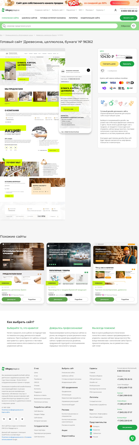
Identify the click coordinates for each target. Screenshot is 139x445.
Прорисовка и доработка (98, 405)
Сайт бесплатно (39, 437)
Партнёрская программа (42, 433)
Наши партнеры (39, 430)
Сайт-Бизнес (38, 418)
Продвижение (66, 391)
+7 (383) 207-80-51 (124, 404)
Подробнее (32, 299)
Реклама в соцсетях (68, 425)
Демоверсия (11, 299)
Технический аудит (68, 405)
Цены (36, 372)
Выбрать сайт (57, 10)
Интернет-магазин (40, 421)
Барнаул (120, 393)
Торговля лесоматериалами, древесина (110, 290)
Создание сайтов (42, 10)
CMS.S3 (36, 382)
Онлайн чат (93, 382)
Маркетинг (70, 10)
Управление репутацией (70, 401)
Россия (95, 437)
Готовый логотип (95, 401)
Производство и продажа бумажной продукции (67, 290)
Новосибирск (121, 401)
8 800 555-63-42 (129, 11)
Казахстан (96, 430)
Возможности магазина (42, 398)
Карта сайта (6, 412)
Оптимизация (66, 395)
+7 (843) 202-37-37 (124, 412)
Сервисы (99, 10)
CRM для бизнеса (95, 379)
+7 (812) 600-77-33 (124, 387)
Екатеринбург (122, 418)
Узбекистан (97, 433)
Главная (92, 372)
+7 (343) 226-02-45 (124, 420)
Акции (64, 430)
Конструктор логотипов (98, 389)
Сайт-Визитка (38, 411)
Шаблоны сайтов (29, 18)
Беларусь (96, 426)
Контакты (37, 389)
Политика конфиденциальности (12, 410)
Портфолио (38, 379)
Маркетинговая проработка (71, 398)
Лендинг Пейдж (39, 414)
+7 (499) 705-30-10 (124, 379)
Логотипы (73, 18)
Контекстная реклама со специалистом (70, 415)
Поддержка (38, 392)
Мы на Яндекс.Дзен (96, 417)
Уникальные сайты (10, 18)
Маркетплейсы (68, 436)
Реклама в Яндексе (96, 376)
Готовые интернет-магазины (53, 18)
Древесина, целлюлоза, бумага (14, 290)
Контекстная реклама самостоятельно (69, 420)
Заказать (127, 64)
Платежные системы (41, 402)
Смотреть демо (109, 64)
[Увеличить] (39, 275)
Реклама (89, 10)
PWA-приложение (96, 392)
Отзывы (36, 385)
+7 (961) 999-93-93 (124, 395)
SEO (80, 10)
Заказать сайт (128, 18)
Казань (119, 409)
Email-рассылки (95, 385)
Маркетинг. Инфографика (98, 414)
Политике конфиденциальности (12, 437)
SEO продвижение (70, 387)
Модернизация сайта (90, 18)
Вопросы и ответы (40, 395)
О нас (36, 376)
